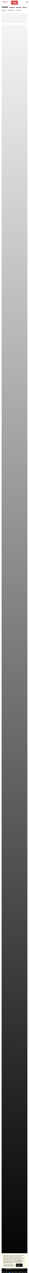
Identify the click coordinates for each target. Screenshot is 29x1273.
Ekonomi (18, 7)
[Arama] (2, 2)
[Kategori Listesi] (27, 2)
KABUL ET (19, 1265)
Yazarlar (4, 10)
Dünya (25, 7)
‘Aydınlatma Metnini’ (8, 1262)
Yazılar (5, 7)
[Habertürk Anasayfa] (14, 2)
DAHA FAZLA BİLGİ (8, 1265)
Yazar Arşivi (18, 10)
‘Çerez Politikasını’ (19, 1260)
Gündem (12, 7)
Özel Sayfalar (10, 10)
